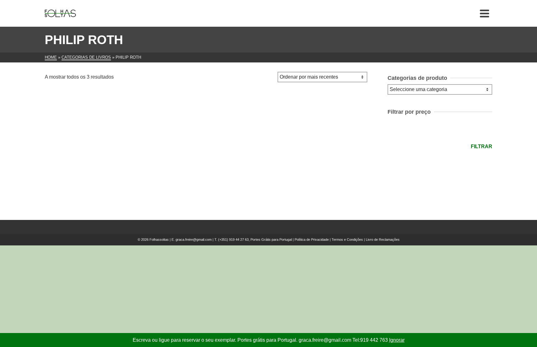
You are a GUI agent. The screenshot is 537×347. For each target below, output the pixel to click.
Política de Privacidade (312, 239)
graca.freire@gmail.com (194, 239)
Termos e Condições (347, 239)
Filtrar (481, 146)
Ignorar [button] (397, 340)
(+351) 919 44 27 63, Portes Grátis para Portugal (255, 239)
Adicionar (82, 176)
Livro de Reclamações (383, 239)
